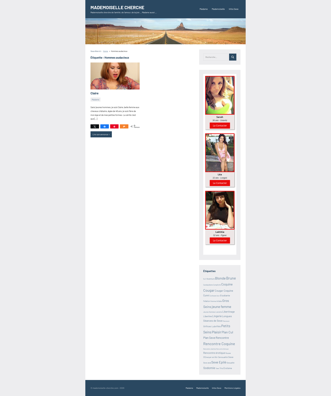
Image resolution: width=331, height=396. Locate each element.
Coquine (227, 284)
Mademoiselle (218, 9)
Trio (221, 368)
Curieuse (213, 296)
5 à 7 (204, 279)
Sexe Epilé (218, 362)
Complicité (217, 285)
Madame (204, 9)
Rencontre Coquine (219, 343)
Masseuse (226, 321)
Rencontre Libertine (209, 349)
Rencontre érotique (214, 352)
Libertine (207, 316)
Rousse (228, 353)
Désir (218, 296)
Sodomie (209, 368)
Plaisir (216, 332)
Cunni (206, 295)
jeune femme (221, 306)
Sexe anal (207, 363)
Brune (231, 278)
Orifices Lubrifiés (212, 326)
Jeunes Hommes (209, 312)
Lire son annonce (100, 134)
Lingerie (217, 316)
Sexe (230, 357)
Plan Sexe (209, 337)
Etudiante (225, 295)
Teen (217, 368)
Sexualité (230, 363)
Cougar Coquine (224, 290)
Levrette (219, 312)
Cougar (208, 290)
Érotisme (227, 368)
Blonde (220, 278)
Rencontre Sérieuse (222, 349)
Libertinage (228, 311)
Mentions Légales (232, 388)
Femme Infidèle (216, 301)
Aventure (211, 278)
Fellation (206, 301)
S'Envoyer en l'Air (210, 357)
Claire (95, 93)
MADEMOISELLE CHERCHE (117, 7)
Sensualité (223, 357)
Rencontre (222, 337)
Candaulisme (208, 285)
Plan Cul (227, 332)
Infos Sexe (233, 9)
